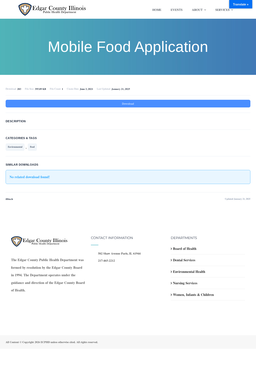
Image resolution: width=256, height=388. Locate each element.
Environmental (15, 146)
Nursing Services (185, 283)
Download (128, 103)
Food (32, 146)
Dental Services (184, 260)
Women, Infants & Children (193, 294)
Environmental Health (189, 271)
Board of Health (184, 248)
